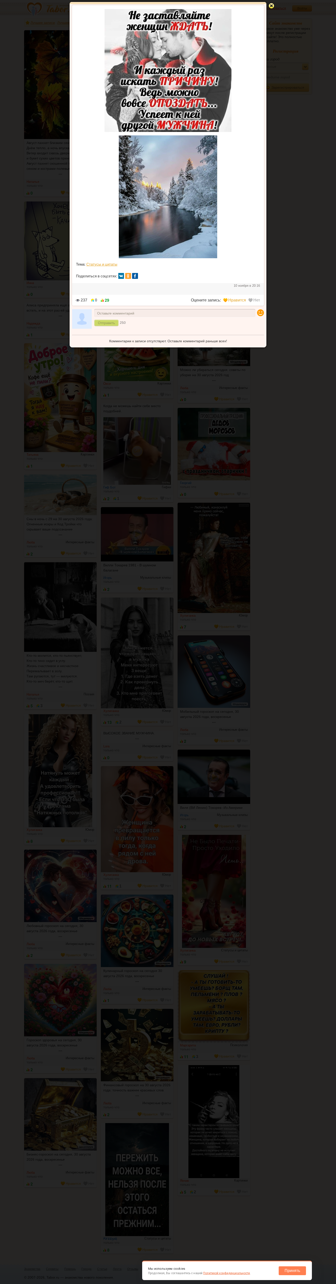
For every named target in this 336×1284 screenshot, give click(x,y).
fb (135, 276)
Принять (292, 1271)
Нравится (237, 300)
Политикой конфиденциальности (226, 1273)
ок (128, 276)
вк (121, 276)
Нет (256, 300)
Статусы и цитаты (101, 264)
